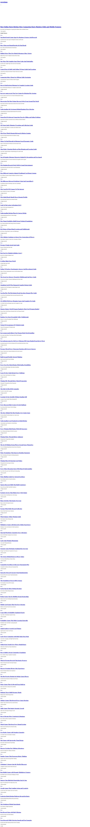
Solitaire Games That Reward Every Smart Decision (14, 700)
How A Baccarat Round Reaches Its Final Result (13, 45)
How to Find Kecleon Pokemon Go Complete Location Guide (16, 85)
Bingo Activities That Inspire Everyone (10, 500)
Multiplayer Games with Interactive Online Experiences (15, 524)
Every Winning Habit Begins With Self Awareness (13, 429)
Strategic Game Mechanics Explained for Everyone (14, 548)
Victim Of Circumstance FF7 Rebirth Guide (12, 325)
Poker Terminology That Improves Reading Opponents (15, 452)
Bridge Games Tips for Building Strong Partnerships (14, 596)
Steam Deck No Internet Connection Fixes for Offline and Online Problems (20, 117)
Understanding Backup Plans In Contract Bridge (13, 213)
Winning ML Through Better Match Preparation (13, 381)
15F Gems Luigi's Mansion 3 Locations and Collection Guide (16, 125)
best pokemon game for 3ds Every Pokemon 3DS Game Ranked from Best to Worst (22, 341)
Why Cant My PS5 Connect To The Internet (12, 189)
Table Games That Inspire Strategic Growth (12, 708)
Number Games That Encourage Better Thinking (13, 756)
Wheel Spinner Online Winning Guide (10, 516)
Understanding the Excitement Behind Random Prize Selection (17, 109)
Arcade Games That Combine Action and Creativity (14, 788)
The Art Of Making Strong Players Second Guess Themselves (16, 445)
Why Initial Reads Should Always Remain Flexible (13, 197)
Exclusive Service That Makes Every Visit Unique (13, 492)
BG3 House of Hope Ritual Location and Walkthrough (14, 229)
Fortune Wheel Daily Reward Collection (11, 508)
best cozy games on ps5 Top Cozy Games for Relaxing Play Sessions (18, 93)
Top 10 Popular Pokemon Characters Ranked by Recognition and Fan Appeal (21, 157)
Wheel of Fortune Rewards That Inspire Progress (13, 660)
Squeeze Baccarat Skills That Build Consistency (13, 484)
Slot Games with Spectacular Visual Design (11, 740)
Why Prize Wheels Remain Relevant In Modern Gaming (15, 133)
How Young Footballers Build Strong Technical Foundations (16, 221)
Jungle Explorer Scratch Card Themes (10, 628)
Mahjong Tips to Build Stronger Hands (10, 692)
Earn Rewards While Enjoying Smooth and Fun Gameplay (16, 820)
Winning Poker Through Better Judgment (11, 437)
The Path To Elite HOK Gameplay (9, 389)
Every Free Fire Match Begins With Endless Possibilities (15, 365)
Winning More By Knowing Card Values (11, 460)
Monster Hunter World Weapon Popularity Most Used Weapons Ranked (19, 309)
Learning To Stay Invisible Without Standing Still (13, 397)
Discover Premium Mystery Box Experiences (12, 668)
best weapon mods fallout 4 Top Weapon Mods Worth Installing (17, 333)
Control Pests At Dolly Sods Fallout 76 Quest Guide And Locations (18, 69)
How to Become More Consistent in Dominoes (12, 716)
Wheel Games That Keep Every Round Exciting (13, 724)
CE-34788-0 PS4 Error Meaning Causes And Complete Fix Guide (17, 301)
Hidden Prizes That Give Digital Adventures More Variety (16, 53)
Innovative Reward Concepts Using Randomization (14, 572)
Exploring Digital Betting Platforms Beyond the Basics (15, 796)
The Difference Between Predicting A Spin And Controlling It (16, 181)
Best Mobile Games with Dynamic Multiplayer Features (15, 772)
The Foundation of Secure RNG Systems (11, 580)
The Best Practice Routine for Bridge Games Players (14, 676)
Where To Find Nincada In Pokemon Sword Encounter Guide (16, 141)
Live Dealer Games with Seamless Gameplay (12, 732)
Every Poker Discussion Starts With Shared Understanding (16, 468)
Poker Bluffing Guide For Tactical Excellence (12, 476)
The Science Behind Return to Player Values (12, 556)
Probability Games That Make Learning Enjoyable (14, 620)
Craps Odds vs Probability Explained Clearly (12, 612)
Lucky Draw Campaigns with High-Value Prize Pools (14, 636)
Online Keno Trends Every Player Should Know (13, 644)
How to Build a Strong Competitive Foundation (13, 652)
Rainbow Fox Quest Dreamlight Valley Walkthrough (14, 317)
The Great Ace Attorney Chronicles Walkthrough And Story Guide (18, 277)
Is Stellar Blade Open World (8, 261)
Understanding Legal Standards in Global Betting (13, 421)
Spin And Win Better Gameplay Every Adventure (13, 532)
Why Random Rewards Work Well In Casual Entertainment (16, 165)
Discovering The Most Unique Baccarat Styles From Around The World (19, 101)
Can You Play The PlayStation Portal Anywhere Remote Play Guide (18, 293)
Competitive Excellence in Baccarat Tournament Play (14, 564)
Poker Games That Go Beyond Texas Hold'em (12, 684)
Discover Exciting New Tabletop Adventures (12, 748)
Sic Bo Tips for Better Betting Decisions (11, 588)
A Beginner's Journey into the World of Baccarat (13, 764)
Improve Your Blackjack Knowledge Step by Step (13, 780)
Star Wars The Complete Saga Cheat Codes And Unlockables (16, 61)
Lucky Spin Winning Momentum (9, 540)
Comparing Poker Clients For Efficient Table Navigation (15, 77)
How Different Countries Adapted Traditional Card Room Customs (18, 173)
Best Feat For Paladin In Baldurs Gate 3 (11, 253)
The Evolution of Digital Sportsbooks (10, 804)
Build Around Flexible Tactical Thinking (11, 357)
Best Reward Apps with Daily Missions (10, 812)
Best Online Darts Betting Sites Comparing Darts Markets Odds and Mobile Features (30, 27)
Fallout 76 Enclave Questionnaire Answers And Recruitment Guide (18, 269)
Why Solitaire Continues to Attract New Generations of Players (17, 237)
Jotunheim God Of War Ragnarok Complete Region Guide (16, 285)
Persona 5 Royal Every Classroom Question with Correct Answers (18, 349)
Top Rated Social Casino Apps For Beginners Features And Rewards (18, 37)
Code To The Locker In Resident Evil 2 (10, 205)
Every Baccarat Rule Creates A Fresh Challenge (13, 405)
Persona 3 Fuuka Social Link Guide (9, 245)
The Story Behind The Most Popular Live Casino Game (15, 413)
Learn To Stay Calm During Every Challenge (12, 373)
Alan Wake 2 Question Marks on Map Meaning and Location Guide (18, 149)
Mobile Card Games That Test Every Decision (12, 604)
